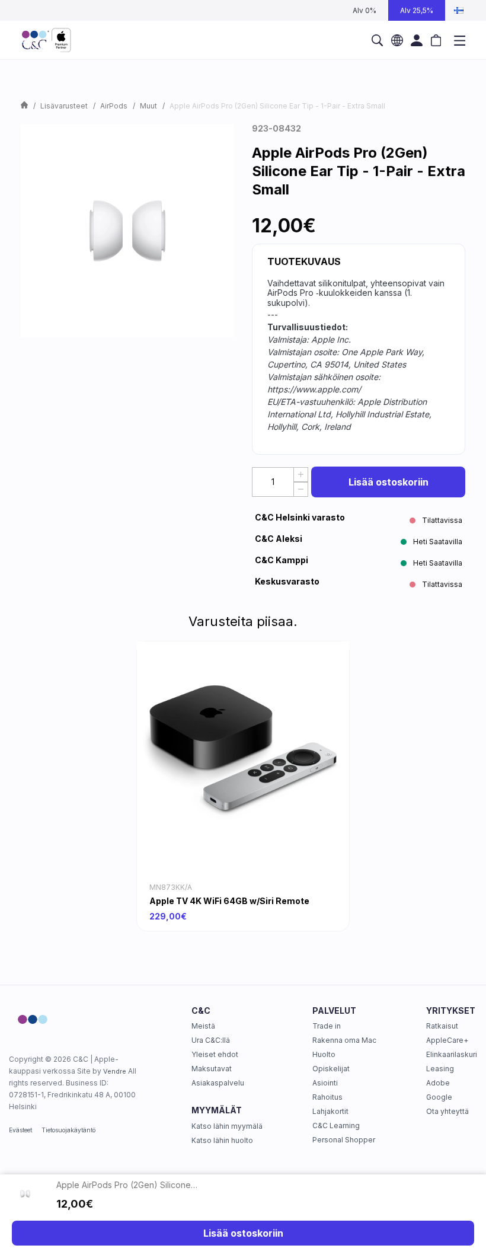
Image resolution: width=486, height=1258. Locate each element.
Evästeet (20, 1130)
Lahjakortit (330, 1111)
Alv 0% (364, 10)
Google (439, 1097)
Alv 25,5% (416, 10)
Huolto (323, 1054)
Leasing (440, 1068)
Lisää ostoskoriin (388, 482)
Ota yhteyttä (447, 1111)
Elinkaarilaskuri (451, 1054)
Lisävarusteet (64, 105)
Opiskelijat (331, 1068)
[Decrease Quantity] (300, 489)
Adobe (438, 1082)
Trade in (326, 1025)
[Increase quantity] (300, 474)
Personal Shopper (343, 1139)
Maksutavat (211, 1068)
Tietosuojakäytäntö (68, 1130)
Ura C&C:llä (210, 1040)
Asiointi (325, 1082)
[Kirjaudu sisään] (416, 40)
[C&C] (46, 40)
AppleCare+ (447, 1040)
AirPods (113, 105)
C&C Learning (336, 1125)
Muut (148, 105)
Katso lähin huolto (222, 1140)
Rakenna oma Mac (344, 1040)
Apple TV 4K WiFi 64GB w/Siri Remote (229, 901)
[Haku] (377, 40)
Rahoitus (327, 1097)
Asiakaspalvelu (217, 1082)
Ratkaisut (442, 1025)
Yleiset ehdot (214, 1054)
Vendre (114, 1071)
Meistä (203, 1025)
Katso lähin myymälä (227, 1126)
